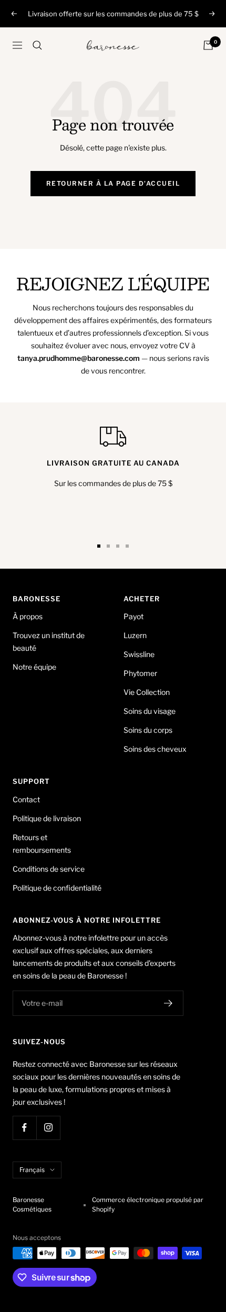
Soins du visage (150, 711)
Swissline (139, 654)
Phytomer (140, 673)
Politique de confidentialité (57, 887)
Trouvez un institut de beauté (49, 641)
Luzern (135, 635)
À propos (28, 616)
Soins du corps (148, 729)
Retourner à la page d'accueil (113, 183)
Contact (26, 799)
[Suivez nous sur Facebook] (24, 1127)
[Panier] (208, 45)
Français (32, 1170)
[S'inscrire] (168, 1003)
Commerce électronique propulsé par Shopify (147, 1204)
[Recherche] (37, 45)
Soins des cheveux (155, 748)
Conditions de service (49, 868)
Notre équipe (34, 666)
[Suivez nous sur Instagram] (48, 1127)
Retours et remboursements (42, 843)
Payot (133, 616)
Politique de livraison (47, 818)
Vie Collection (147, 692)
